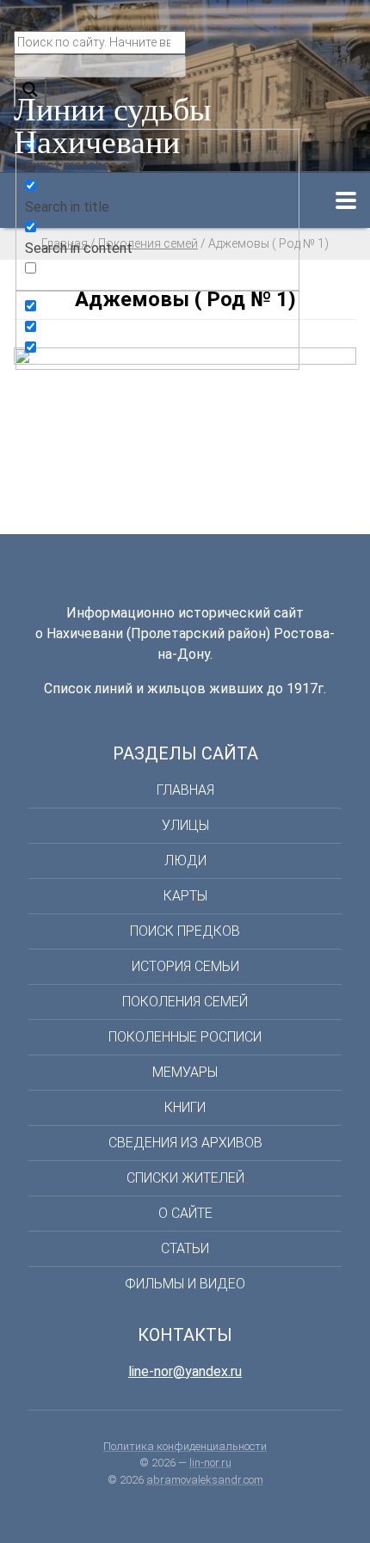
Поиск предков (185, 931)
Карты (185, 896)
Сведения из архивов (185, 1142)
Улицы (185, 825)
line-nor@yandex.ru (185, 1371)
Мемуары (185, 1072)
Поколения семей (185, 1001)
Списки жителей (185, 1178)
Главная (185, 790)
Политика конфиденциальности (185, 1446)
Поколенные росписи (185, 1037)
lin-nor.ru (210, 1462)
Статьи (185, 1248)
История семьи (185, 966)
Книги (185, 1107)
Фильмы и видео (185, 1284)
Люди (185, 860)
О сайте (185, 1213)
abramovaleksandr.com (204, 1479)
